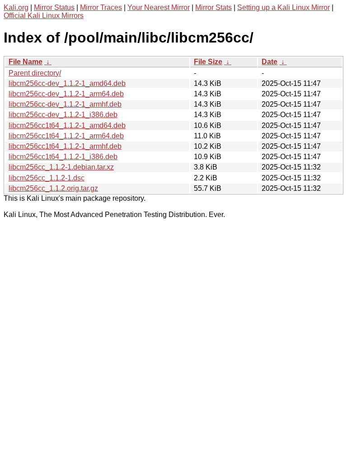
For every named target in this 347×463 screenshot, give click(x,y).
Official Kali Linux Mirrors (44, 15)
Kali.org (16, 7)
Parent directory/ (35, 73)
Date (269, 62)
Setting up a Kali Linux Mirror (283, 7)
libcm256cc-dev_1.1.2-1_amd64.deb (67, 83)
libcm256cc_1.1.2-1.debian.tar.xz (61, 167)
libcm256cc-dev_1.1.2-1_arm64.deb (66, 94)
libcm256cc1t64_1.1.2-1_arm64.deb (66, 136)
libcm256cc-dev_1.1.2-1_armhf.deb (65, 104)
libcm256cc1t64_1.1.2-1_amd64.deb (67, 125)
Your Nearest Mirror (158, 7)
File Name (25, 62)
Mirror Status (54, 7)
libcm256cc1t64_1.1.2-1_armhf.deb (65, 146)
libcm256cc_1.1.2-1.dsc (46, 178)
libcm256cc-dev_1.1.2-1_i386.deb (63, 114)
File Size (208, 62)
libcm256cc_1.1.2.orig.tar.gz (53, 188)
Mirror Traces (101, 7)
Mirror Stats (213, 7)
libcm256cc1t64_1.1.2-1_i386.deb (63, 157)
